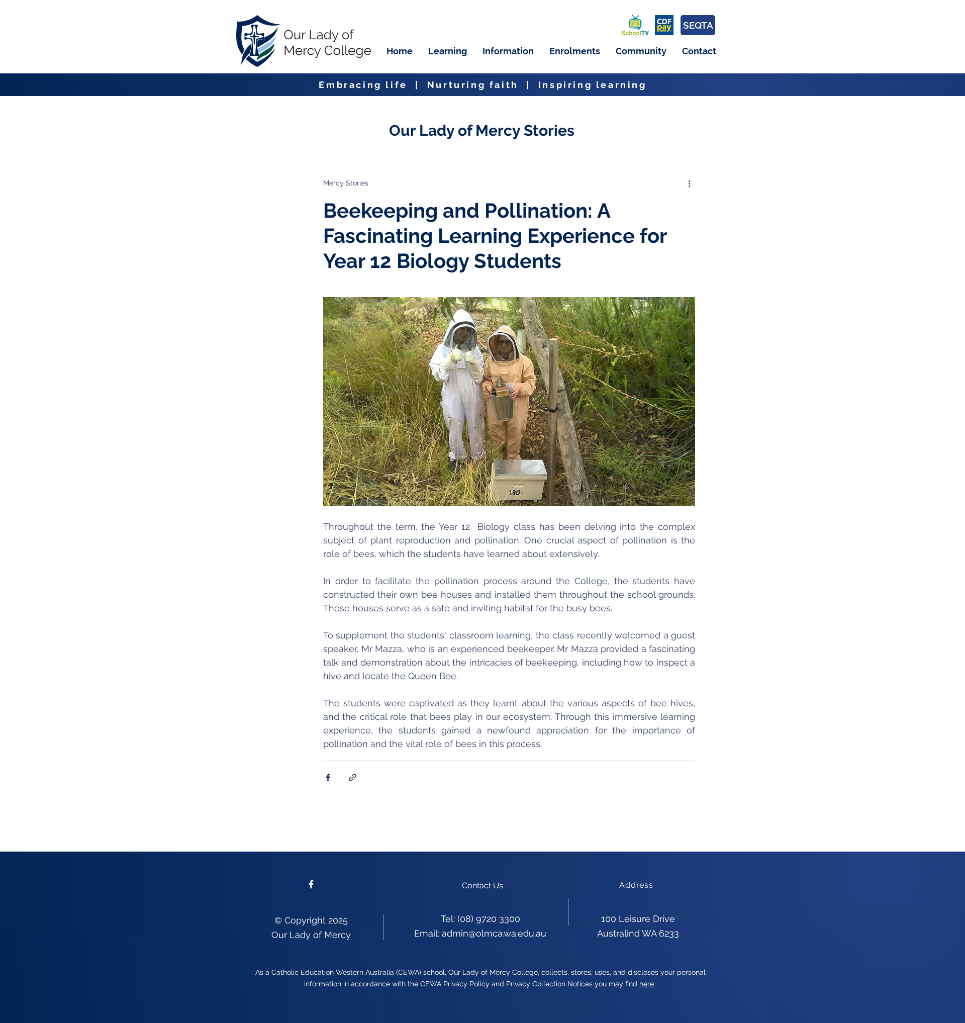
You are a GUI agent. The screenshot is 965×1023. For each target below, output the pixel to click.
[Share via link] (352, 777)
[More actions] (689, 183)
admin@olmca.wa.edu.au (494, 933)
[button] (447, 51)
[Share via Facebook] (328, 777)
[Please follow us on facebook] (311, 884)
